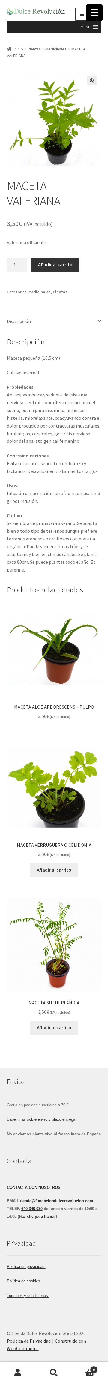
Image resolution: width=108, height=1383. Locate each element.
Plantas (34, 49)
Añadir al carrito (55, 264)
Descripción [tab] (19, 321)
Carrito (83, 1367)
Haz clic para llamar (37, 1216)
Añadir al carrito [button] (54, 870)
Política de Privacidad (29, 1341)
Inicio (18, 49)
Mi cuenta (18, 1373)
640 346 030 (32, 1208)
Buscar (54, 1373)
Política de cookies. (24, 1281)
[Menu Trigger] (94, 12)
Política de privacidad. (26, 1266)
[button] (86, 27)
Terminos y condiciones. (28, 1295)
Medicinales (56, 49)
